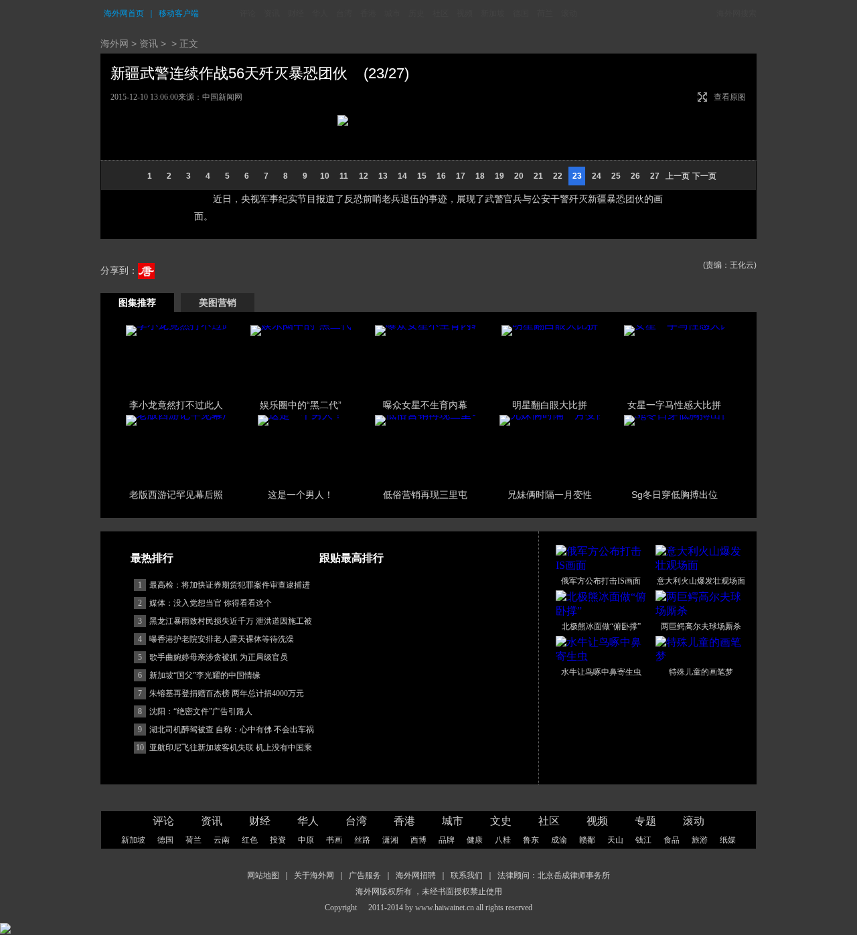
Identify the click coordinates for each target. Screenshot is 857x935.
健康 (475, 840)
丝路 (362, 840)
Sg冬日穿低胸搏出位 (674, 494)
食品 (672, 840)
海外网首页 (124, 13)
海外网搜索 (736, 13)
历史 (416, 13)
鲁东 (531, 840)
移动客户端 (179, 13)
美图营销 (217, 302)
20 (519, 176)
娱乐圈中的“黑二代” (300, 405)
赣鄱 (587, 840)
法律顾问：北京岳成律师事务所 (553, 875)
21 (538, 176)
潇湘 (390, 840)
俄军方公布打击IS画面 (601, 581)
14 (402, 176)
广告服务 (365, 875)
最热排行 (152, 558)
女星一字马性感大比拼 (674, 405)
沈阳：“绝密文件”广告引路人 (200, 711)
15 (421, 176)
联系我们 (467, 875)
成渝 (559, 840)
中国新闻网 (222, 97)
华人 (320, 13)
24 (596, 176)
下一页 (704, 176)
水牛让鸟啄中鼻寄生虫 (601, 672)
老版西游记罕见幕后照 (176, 494)
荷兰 (545, 13)
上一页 (678, 176)
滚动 (569, 13)
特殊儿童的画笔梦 (701, 672)
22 (557, 176)
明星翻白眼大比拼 (549, 405)
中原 (306, 840)
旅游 (700, 840)
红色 (250, 840)
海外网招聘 (416, 875)
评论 (248, 13)
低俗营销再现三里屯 (425, 494)
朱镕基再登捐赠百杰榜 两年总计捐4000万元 (226, 693)
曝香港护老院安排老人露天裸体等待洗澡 (221, 639)
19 (499, 176)
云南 (222, 840)
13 (383, 176)
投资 (278, 840)
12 (363, 176)
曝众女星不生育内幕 (425, 405)
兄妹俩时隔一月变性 (550, 494)
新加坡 (493, 13)
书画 (334, 840)
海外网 (114, 43)
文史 (501, 821)
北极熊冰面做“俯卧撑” (601, 626)
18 (480, 176)
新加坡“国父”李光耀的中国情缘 (204, 675)
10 (324, 176)
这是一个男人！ (300, 494)
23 (577, 176)
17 (460, 176)
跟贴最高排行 (351, 558)
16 (441, 176)
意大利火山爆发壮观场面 (701, 581)
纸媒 (728, 840)
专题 (645, 821)
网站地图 (263, 875)
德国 (521, 13)
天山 (615, 840)
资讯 (272, 13)
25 (616, 176)
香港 (368, 13)
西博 (418, 840)
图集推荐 (137, 302)
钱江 (643, 840)
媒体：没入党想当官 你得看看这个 (210, 603)
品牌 (447, 840)
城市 (392, 13)
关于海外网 (314, 875)
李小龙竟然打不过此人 (176, 405)
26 (635, 176)
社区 (441, 13)
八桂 (503, 840)
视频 (465, 13)
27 (654, 176)
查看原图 (730, 97)
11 (343, 176)
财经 (296, 13)
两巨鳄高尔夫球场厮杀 (701, 626)
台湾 (344, 13)
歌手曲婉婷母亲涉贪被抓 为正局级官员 (218, 657)
